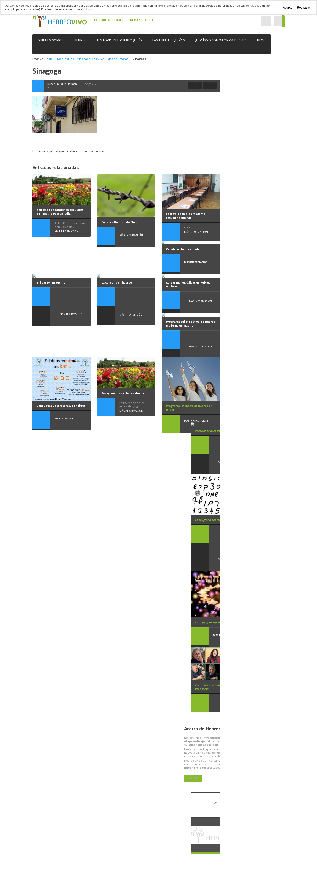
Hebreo (80, 40)
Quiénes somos (50, 40)
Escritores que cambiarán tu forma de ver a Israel (219, 687)
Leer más (192, 778)
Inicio (49, 59)
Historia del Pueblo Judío (119, 40)
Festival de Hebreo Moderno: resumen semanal (186, 215)
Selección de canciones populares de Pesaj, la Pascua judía (60, 211)
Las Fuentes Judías (168, 40)
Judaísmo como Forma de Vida (221, 40)
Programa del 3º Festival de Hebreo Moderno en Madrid (190, 323)
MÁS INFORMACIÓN (66, 231)
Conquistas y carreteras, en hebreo (61, 405)
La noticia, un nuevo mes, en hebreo (218, 622)
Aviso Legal (220, 803)
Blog (261, 40)
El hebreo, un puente (51, 282)
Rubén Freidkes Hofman (62, 84)
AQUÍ (89, 9)
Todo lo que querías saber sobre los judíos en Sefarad (93, 59)
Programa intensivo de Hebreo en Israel (189, 407)
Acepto (287, 7)
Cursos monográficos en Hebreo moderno (188, 284)
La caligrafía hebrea (207, 519)
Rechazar (303, 7)
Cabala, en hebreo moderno (185, 249)
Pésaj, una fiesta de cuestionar (122, 393)
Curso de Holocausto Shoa (119, 222)
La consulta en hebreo (116, 282)
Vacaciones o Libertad (209, 430)
